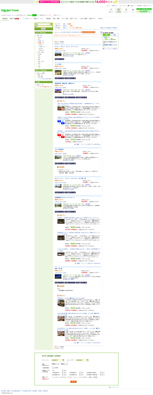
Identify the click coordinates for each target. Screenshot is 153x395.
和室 (90, 377)
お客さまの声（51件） (60, 50)
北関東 (39, 41)
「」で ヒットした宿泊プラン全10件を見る (88, 144)
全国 (64, 24)
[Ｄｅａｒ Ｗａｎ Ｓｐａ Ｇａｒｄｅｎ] (87, 53)
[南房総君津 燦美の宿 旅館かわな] (87, 90)
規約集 (40, 391)
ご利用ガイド (114, 5)
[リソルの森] (87, 71)
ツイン (76, 377)
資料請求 (45, 391)
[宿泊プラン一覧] (59, 59)
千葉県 (40, 46)
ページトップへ (114, 387)
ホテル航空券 (111, 39)
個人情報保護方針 (16, 391)
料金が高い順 (77, 32)
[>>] (101, 32)
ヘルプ (108, 5)
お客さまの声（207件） (61, 182)
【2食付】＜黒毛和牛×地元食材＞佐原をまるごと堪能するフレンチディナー (78, 217)
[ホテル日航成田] (78, 156)
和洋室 (95, 377)
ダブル (70, 377)
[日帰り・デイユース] (70, 97)
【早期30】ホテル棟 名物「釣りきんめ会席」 (71, 298)
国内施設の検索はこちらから (110, 45)
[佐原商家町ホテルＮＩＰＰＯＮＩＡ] (87, 204)
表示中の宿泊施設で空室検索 (109, 27)
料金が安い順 (69, 32)
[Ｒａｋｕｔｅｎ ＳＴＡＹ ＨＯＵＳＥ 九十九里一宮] (87, 185)
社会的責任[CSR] (26, 391)
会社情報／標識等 (5, 391)
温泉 (39, 77)
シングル (56, 377)
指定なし (65, 25)
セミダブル (63, 377)
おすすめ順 (63, 32)
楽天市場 (139, 5)
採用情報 (34, 391)
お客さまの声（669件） (61, 87)
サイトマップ (122, 5)
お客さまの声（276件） (61, 272)
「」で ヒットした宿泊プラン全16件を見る (88, 342)
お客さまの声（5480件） (61, 153)
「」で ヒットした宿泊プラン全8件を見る (88, 263)
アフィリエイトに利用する (111, 48)
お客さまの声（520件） (61, 68)
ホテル (108, 37)
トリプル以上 (83, 377)
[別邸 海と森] (87, 275)
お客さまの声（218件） (61, 201)
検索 (73, 382)
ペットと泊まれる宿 (43, 78)
